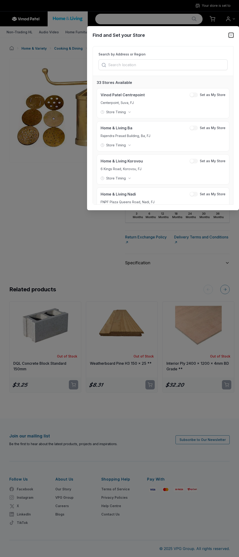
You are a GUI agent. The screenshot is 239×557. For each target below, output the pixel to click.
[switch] (194, 95)
